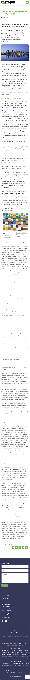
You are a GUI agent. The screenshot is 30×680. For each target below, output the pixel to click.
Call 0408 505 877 (6, 604)
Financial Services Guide (9, 592)
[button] (27, 2)
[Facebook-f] (2, 621)
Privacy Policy (6, 598)
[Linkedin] (6, 621)
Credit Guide (6, 595)
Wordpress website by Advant (15, 676)
